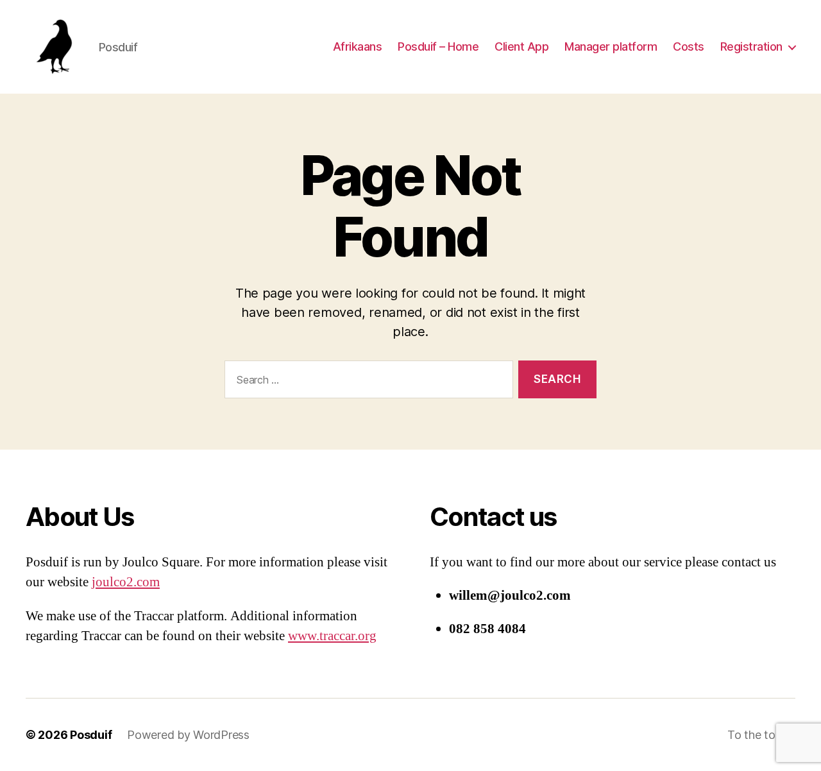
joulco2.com (126, 582)
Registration (751, 46)
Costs (688, 46)
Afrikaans (357, 46)
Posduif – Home (438, 46)
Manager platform (610, 46)
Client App (521, 46)
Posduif (91, 734)
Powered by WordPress (188, 734)
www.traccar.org (332, 636)
